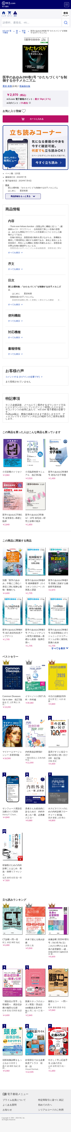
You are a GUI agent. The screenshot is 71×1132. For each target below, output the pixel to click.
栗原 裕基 (7, 86)
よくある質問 (10, 1105)
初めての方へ (45, 1105)
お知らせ (7, 1110)
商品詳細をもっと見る (21, 196)
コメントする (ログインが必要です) (22, 377)
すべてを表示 (58, 648)
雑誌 (17, 32)
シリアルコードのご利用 (51, 1110)
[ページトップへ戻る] (66, 1127)
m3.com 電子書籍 (6, 32)
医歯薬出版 (24, 86)
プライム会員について (14, 1100)
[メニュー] (66, 4)
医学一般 (24, 32)
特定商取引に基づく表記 (51, 1100)
